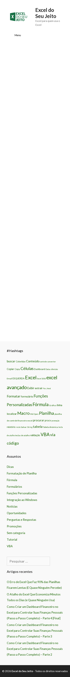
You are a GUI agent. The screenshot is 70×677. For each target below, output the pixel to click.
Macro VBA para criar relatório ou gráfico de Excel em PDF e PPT (34, 240)
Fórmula (41, 404)
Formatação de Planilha (22, 473)
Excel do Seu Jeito (45, 13)
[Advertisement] (35, 84)
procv (48, 420)
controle (43, 361)
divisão (54, 369)
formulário (27, 396)
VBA (45, 434)
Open (36, 414)
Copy (17, 369)
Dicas (10, 467)
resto (18, 427)
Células (27, 368)
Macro (23, 413)
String (29, 427)
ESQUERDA (18, 378)
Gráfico (52, 405)
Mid (31, 414)
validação (35, 435)
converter (51, 361)
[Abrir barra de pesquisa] (58, 35)
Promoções (14, 526)
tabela (37, 426)
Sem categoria (16, 533)
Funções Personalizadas (22, 493)
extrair (39, 388)
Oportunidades (16, 513)
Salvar (24, 427)
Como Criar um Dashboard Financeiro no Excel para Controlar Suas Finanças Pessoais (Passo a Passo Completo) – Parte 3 (35, 630)
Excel (31, 377)
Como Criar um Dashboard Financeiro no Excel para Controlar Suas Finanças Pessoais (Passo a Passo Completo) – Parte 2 (35, 648)
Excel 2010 (41, 378)
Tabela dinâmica (50, 427)
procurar (38, 420)
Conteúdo (32, 361)
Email (9, 378)
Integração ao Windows (22, 500)
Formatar (13, 396)
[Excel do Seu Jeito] (18, 16)
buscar (11, 361)
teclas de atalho (22, 435)
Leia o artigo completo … (35, 215)
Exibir (30, 388)
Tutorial (12, 539)
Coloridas (20, 361)
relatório (11, 427)
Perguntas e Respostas (21, 519)
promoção (55, 420)
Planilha (46, 413)
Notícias (12, 506)
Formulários (14, 486)
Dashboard (39, 369)
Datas (48, 369)
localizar (12, 413)
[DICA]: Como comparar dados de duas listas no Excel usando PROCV (33, 156)
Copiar (10, 369)
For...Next (47, 388)
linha (59, 405)
